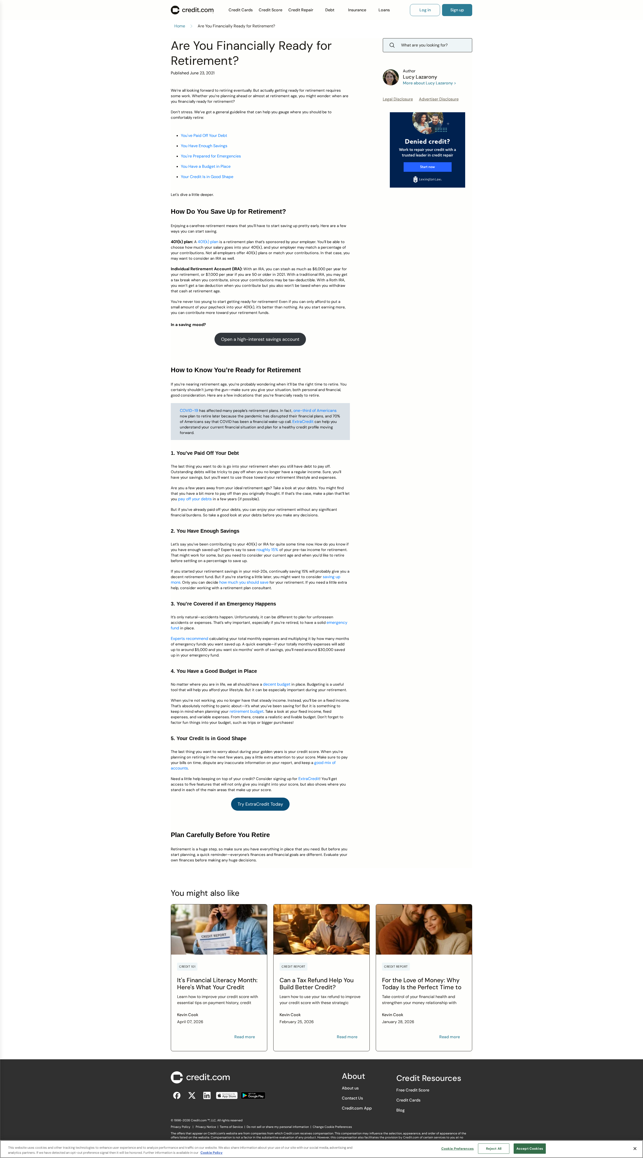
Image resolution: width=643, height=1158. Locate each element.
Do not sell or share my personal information (278, 1127)
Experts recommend (189, 638)
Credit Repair (300, 10)
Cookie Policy (211, 1152)
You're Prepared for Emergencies (211, 156)
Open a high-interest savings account (260, 339)
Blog (400, 1110)
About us (350, 1088)
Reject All (493, 1148)
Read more (244, 1036)
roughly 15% (267, 549)
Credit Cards (241, 10)
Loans (384, 10)
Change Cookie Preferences (332, 1127)
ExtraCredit (302, 421)
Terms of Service (231, 1127)
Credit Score (270, 10)
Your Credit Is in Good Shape (207, 176)
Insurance (357, 10)
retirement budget (246, 711)
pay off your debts (195, 499)
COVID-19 (189, 410)
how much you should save (244, 582)
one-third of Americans (315, 410)
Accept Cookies (529, 1148)
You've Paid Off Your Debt (204, 135)
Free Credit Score (412, 1090)
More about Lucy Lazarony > (429, 83)
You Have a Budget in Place (206, 166)
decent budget (276, 684)
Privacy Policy (180, 1127)
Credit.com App (357, 1108)
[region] (321, 1149)
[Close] (634, 1148)
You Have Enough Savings (204, 145)
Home (179, 26)
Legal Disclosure (398, 99)
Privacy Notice (206, 1127)
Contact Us (352, 1098)
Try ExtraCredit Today (260, 804)
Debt (329, 10)
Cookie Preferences (457, 1148)
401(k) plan (208, 241)
